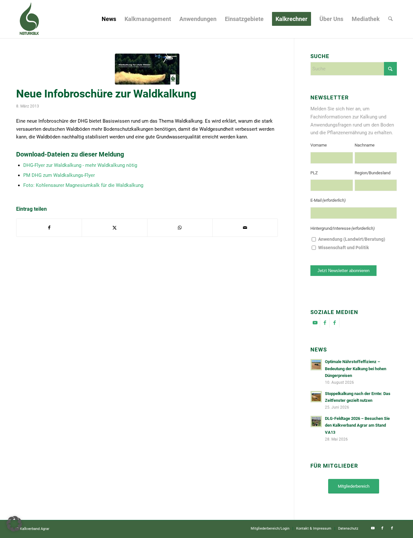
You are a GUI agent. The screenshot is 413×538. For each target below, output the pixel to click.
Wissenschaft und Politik (343, 247)
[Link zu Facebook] (324, 323)
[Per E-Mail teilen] (245, 228)
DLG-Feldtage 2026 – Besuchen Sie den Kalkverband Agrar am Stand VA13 (357, 425)
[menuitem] (108, 19)
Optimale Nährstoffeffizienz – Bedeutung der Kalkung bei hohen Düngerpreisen (355, 368)
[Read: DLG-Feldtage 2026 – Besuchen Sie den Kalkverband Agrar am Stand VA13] (316, 421)
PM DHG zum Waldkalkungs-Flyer (59, 175)
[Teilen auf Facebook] (49, 228)
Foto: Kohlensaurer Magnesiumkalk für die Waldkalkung (83, 185)
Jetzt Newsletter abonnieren (343, 270)
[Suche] (390, 19)
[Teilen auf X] (114, 228)
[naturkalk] (29, 19)
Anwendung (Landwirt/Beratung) (351, 239)
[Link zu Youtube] (315, 323)
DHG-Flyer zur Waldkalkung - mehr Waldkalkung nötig (80, 165)
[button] (14, 524)
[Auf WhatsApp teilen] (179, 228)
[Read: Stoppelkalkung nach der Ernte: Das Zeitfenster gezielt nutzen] (316, 396)
